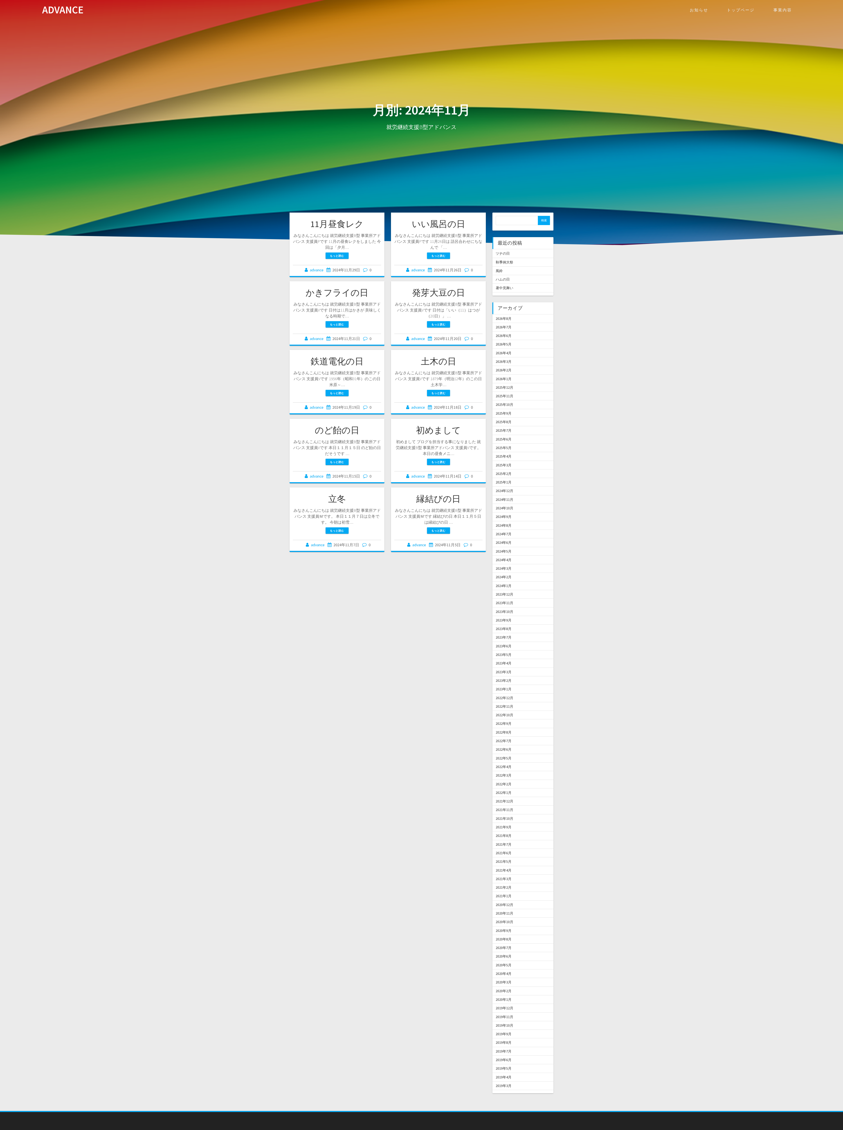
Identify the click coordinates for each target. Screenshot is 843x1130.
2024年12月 (504, 491)
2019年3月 (504, 1085)
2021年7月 (504, 844)
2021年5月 (504, 861)
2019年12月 (504, 1008)
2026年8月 (504, 318)
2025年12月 (504, 387)
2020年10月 (504, 922)
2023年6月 (504, 646)
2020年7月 (504, 948)
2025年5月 (504, 448)
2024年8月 (504, 525)
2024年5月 (504, 551)
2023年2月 (504, 680)
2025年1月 (504, 482)
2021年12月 (504, 801)
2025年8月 (504, 422)
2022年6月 (504, 749)
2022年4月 (504, 767)
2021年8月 (504, 835)
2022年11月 (504, 706)
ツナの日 (503, 253)
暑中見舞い (504, 288)
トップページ (741, 10)
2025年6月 (504, 439)
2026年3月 (504, 361)
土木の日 (438, 361)
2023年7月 (504, 637)
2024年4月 (504, 560)
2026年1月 (504, 379)
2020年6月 (504, 956)
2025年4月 (504, 456)
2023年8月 (504, 629)
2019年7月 (504, 1051)
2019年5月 (504, 1068)
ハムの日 (503, 279)
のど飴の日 (337, 430)
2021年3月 (504, 879)
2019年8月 (504, 1042)
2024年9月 (504, 516)
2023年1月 (504, 689)
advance (316, 269)
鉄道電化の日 (337, 361)
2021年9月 (504, 827)
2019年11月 (504, 1017)
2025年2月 (504, 473)
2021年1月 (504, 896)
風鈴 (499, 271)
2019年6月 (504, 1060)
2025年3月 (504, 465)
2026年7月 (504, 327)
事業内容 (782, 10)
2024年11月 (504, 499)
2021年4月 (504, 870)
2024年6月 (504, 542)
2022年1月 (504, 792)
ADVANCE (62, 10)
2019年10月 (504, 1025)
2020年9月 (504, 930)
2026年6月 (504, 335)
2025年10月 (504, 404)
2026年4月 (504, 353)
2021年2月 (504, 887)
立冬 (337, 498)
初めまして (438, 430)
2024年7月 (504, 534)
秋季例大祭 (504, 262)
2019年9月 (504, 1034)
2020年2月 (504, 991)
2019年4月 (504, 1077)
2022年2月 (504, 784)
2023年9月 (504, 620)
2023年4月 (504, 663)
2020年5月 (504, 965)
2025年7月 (504, 430)
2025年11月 (504, 396)
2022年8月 (504, 732)
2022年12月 (504, 698)
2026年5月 (504, 344)
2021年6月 (504, 853)
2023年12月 (504, 594)
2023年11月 (504, 603)
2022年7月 (504, 741)
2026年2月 (504, 370)
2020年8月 (504, 939)
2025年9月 (504, 413)
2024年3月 (504, 568)
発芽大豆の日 (438, 292)
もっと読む (337, 255)
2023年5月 (504, 654)
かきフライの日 (337, 292)
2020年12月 (504, 905)
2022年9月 (504, 723)
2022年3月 (504, 775)
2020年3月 (504, 982)
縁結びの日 (438, 498)
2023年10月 (504, 611)
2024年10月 (504, 508)
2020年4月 (504, 973)
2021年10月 (504, 818)
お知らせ (699, 10)
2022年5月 (504, 758)
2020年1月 (504, 999)
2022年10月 (504, 715)
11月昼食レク (337, 223)
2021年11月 (504, 810)
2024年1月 (504, 586)
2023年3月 (504, 672)
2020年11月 (504, 913)
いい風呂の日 (438, 223)
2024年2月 (504, 577)
